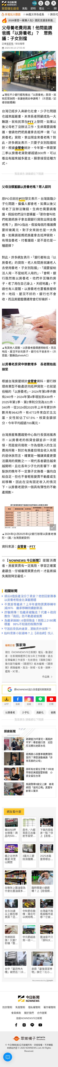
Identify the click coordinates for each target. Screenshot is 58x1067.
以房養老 (10, 712)
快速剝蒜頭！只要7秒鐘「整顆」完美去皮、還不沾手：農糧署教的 (11, 940)
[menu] (55, 8)
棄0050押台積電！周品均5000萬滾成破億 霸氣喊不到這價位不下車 (11, 833)
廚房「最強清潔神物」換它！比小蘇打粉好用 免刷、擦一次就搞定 (42, 970)
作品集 (45, 676)
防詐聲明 (7, 1007)
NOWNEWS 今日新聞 (24, 560)
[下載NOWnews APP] (40, 3)
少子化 (25, 712)
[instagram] (24, 1025)
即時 (33, 8)
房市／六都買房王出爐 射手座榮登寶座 (29, 833)
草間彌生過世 (10, 8)
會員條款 (16, 1012)
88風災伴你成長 (35, 14)
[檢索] (47, 3)
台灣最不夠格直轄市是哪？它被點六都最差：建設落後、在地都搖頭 (46, 914)
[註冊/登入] (53, 3)
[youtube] (40, 1025)
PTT (31, 121)
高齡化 (40, 712)
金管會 (19, 148)
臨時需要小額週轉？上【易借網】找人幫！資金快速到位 (42, 889)
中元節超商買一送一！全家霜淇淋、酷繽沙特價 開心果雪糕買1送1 (29, 939)
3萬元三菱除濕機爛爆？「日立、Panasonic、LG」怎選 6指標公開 (29, 858)
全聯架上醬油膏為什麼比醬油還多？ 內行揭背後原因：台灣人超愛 (15, 889)
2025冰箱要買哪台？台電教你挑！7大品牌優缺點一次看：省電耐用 (46, 858)
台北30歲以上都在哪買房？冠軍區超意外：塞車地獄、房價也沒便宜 (11, 914)
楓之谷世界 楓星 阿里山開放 (11, 859)
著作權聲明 (50, 1007)
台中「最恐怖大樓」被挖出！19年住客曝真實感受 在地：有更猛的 (15, 970)
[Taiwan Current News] (34, 3)
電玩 (41, 8)
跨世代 (54, 14)
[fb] (16, 1025)
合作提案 (42, 1012)
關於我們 (29, 1012)
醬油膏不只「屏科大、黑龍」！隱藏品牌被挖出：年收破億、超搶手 (46, 939)
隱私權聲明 (34, 1007)
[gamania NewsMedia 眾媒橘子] (29, 1038)
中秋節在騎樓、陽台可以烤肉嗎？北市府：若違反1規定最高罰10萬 (29, 914)
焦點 (24, 8)
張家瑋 (9, 43)
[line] (32, 1025)
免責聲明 (20, 1007)
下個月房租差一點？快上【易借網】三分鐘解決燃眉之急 (46, 833)
